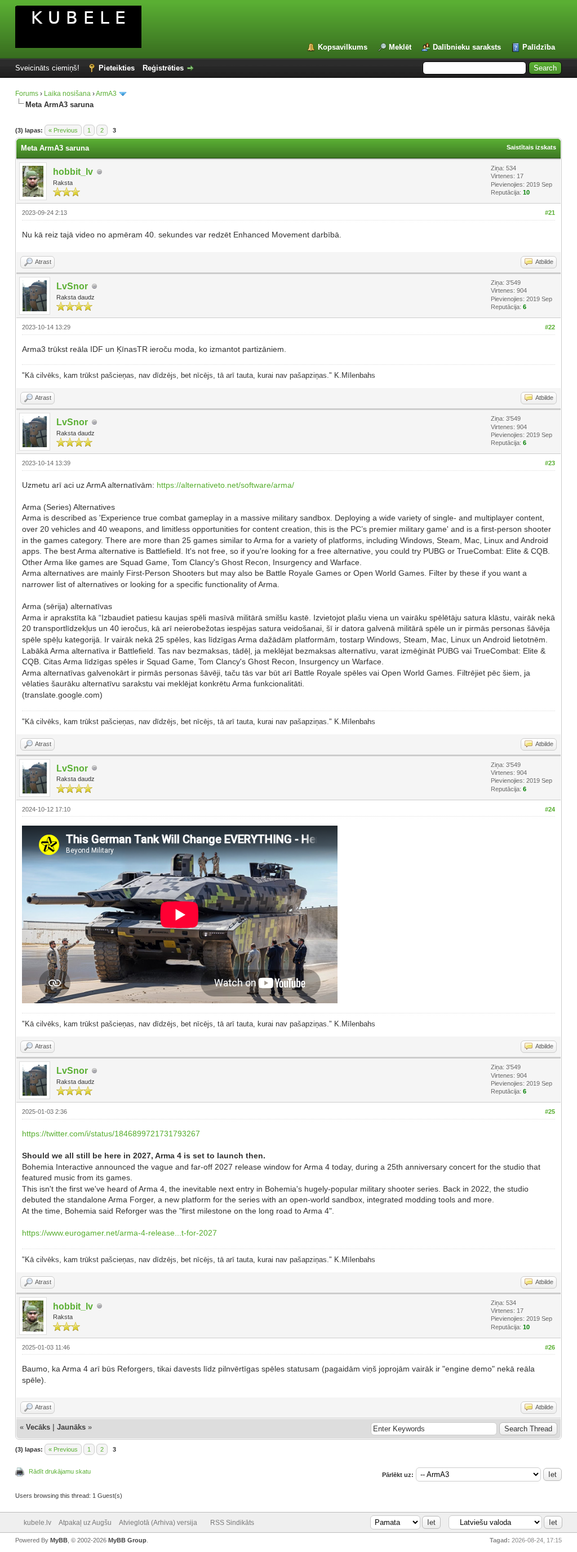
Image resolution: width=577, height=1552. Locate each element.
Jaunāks (71, 1427)
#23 (550, 463)
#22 (550, 327)
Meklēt (400, 47)
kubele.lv (37, 1523)
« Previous (63, 130)
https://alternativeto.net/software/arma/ (225, 485)
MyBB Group (127, 1540)
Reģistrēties (163, 68)
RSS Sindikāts (232, 1523)
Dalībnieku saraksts (467, 47)
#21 (550, 212)
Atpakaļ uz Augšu (85, 1523)
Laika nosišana (67, 94)
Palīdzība (538, 47)
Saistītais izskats (531, 147)
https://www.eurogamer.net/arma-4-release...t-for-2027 (119, 1232)
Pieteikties (117, 68)
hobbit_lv (73, 172)
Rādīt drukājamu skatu (60, 1471)
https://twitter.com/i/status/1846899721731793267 (111, 1133)
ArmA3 (106, 94)
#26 (550, 1347)
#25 (550, 1111)
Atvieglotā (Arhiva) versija (158, 1523)
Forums (26, 94)
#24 (550, 809)
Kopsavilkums (342, 47)
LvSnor (72, 286)
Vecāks (38, 1427)
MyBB (59, 1540)
